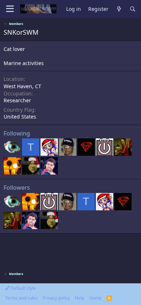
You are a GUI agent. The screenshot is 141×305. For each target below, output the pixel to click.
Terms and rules (21, 298)
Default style (22, 288)
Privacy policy (56, 298)
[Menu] (9, 9)
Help (79, 298)
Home (95, 298)
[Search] (133, 9)
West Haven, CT (22, 86)
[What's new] (119, 9)
